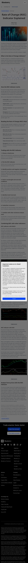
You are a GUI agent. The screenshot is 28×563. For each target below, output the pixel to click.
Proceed (14, 298)
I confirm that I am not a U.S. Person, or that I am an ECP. (15, 296)
